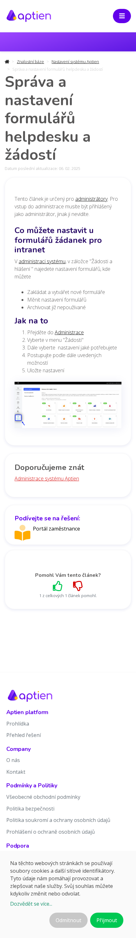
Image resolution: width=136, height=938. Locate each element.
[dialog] (68, 894)
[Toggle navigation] (122, 16)
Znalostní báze (30, 61)
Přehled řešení (23, 735)
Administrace (69, 332)
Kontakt (15, 771)
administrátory (91, 198)
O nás (13, 760)
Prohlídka (17, 723)
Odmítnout (68, 920)
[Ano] (58, 586)
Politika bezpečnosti (30, 808)
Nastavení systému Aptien (75, 61)
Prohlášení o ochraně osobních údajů (50, 831)
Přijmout (106, 920)
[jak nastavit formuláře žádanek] (68, 406)
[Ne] (78, 586)
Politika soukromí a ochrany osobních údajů (58, 820)
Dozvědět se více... (31, 903)
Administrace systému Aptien (47, 478)
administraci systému (42, 261)
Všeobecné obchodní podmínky (43, 796)
